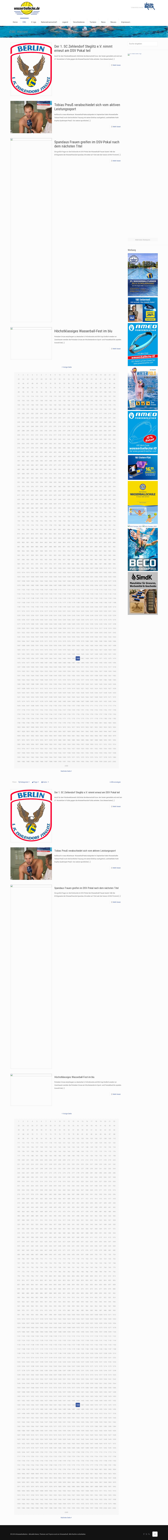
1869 (109, 736)
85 (100, 388)
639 (18, 499)
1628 (114, 688)
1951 (82, 753)
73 (46, 388)
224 (32, 418)
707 (27, 512)
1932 (96, 749)
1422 (78, 650)
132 (114, 396)
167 (73, 405)
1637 (55, 693)
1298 (114, 624)
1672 (114, 697)
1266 (68, 620)
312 (32, 435)
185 (55, 409)
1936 (114, 749)
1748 (59, 714)
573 (18, 486)
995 (37, 568)
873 (82, 542)
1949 (73, 753)
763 (82, 521)
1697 (28, 706)
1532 (78, 671)
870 (68, 542)
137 (37, 401)
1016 (32, 572)
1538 (105, 671)
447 (46, 461)
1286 (59, 624)
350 (105, 439)
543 (82, 478)
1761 (18, 718)
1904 (68, 744)
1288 (68, 624)
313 (37, 435)
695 (73, 508)
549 (109, 478)
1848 (114, 731)
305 (100, 431)
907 (37, 551)
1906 (78, 744)
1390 (32, 645)
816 (23, 534)
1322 (23, 633)
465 (27, 465)
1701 (46, 706)
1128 (41, 594)
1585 (18, 684)
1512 (87, 667)
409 (73, 452)
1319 (109, 628)
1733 (91, 710)
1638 (59, 693)
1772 (68, 718)
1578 (87, 680)
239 (100, 418)
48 (32, 383)
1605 (109, 684)
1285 (55, 624)
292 (41, 431)
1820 (87, 727)
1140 (96, 594)
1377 (73, 641)
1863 (82, 736)
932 (50, 555)
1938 (23, 753)
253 (64, 422)
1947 (64, 753)
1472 (105, 658)
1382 (96, 641)
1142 (105, 594)
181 (37, 409)
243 (18, 422)
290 (32, 431)
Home (136, 31)
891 (64, 547)
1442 (68, 654)
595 (18, 491)
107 (100, 392)
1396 (59, 645)
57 (73, 383)
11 (64, 375)
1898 (41, 744)
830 (87, 534)
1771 (64, 718)
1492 (96, 663)
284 (105, 426)
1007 (91, 568)
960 (77, 560)
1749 (64, 714)
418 (114, 452)
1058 (23, 581)
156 (23, 405)
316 (50, 435)
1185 (100, 602)
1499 (28, 667)
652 (77, 499)
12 (69, 375)
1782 (114, 718)
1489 (82, 663)
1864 (87, 736)
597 (27, 491)
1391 (37, 645)
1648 (105, 693)
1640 (68, 693)
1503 (46, 667)
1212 (23, 611)
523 (91, 474)
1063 (46, 581)
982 (77, 564)
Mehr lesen (117, 65)
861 (27, 542)
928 (32, 555)
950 (32, 560)
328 (105, 435)
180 (32, 409)
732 (41, 517)
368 (87, 444)
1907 (82, 744)
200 (23, 413)
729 (27, 517)
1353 (64, 637)
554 (32, 482)
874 (87, 542)
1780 (105, 718)
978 (59, 564)
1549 (55, 676)
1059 (28, 581)
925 (18, 555)
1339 (100, 633)
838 (23, 538)
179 (27, 409)
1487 (73, 663)
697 (82, 508)
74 (50, 388)
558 (50, 482)
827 (73, 534)
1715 (109, 706)
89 (19, 392)
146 (77, 401)
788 (96, 525)
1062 (41, 581)
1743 (37, 714)
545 (91, 478)
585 (73, 486)
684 (23, 508)
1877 (46, 740)
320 (68, 435)
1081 (28, 585)
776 (41, 525)
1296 (105, 624)
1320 (114, 628)
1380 (87, 641)
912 (59, 551)
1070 (78, 581)
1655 (37, 697)
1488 (78, 663)
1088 (59, 585)
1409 (18, 650)
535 (46, 478)
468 (41, 465)
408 (68, 452)
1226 (87, 611)
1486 (68, 663)
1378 (78, 641)
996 (41, 568)
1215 (37, 611)
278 (77, 426)
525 (100, 474)
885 (37, 547)
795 (27, 529)
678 (96, 504)
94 (41, 392)
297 (64, 431)
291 (37, 431)
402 (41, 452)
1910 (96, 744)
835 (109, 534)
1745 (46, 714)
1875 (37, 740)
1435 (37, 654)
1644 (87, 693)
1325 (37, 633)
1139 (91, 594)
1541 (18, 676)
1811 (46, 727)
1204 (87, 607)
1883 (73, 740)
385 (64, 448)
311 (27, 435)
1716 (114, 706)
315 (46, 435)
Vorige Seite (67, 367)
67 (19, 388)
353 (18, 444)
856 (105, 538)
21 (110, 375)
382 (50, 448)
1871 (18, 740)
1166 (114, 598)
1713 (100, 706)
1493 (100, 663)
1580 (96, 680)
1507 (64, 667)
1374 (59, 641)
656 (96, 499)
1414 (41, 650)
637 (109, 495)
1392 (41, 645)
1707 (73, 706)
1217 (46, 611)
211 (73, 413)
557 (46, 482)
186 (59, 409)
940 (87, 555)
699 (91, 508)
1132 (59, 594)
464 (23, 465)
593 (109, 486)
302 (87, 431)
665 (37, 504)
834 (105, 534)
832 (96, 534)
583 (64, 486)
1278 (23, 624)
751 (27, 521)
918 (87, 551)
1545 (37, 676)
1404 (96, 645)
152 (105, 401)
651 (73, 499)
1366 (23, 641)
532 (32, 478)
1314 (87, 628)
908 (41, 551)
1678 (41, 701)
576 (32, 486)
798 (41, 529)
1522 (32, 671)
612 (96, 491)
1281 (37, 624)
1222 (68, 611)
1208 (105, 607)
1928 (78, 749)
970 (23, 564)
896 (87, 547)
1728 (68, 710)
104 (87, 392)
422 (32, 456)
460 (105, 461)
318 (59, 435)
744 (96, 517)
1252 (105, 615)
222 (23, 418)
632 (87, 495)
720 (87, 512)
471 (55, 465)
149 (91, 401)
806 (77, 529)
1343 (18, 637)
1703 (55, 706)
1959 (18, 757)
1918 (32, 749)
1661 (64, 697)
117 (46, 396)
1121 (109, 590)
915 (73, 551)
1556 (87, 676)
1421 (73, 650)
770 (114, 521)
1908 (87, 744)
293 (46, 431)
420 (23, 456)
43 (110, 379)
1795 (73, 723)
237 (91, 418)
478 (87, 465)
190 (77, 409)
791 (109, 525)
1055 (109, 577)
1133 (64, 594)
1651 (18, 697)
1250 (96, 615)
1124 (23, 594)
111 (18, 396)
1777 (91, 718)
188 (68, 409)
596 (23, 491)
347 (91, 439)
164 (59, 405)
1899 (46, 744)
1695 (18, 706)
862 (32, 542)
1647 (100, 693)
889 (55, 547)
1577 (82, 680)
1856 (50, 736)
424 (41, 456)
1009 (100, 568)
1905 (73, 744)
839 (27, 538)
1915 (18, 749)
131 (109, 396)
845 (55, 538)
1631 (28, 693)
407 (64, 452)
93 (37, 392)
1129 (46, 594)
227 (46, 418)
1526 (50, 671)
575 (27, 486)
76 (60, 388)
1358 (87, 637)
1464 (68, 658)
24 (23, 379)
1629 (18, 693)
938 (77, 555)
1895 (28, 744)
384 (59, 448)
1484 (59, 663)
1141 (100, 594)
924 (114, 551)
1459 (46, 658)
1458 (41, 658)
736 (59, 517)
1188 (114, 602)
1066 (59, 581)
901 (109, 547)
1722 (41, 710)
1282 (41, 624)
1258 (32, 620)
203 (37, 413)
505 (109, 469)
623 (46, 495)
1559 (100, 676)
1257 (28, 620)
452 (68, 461)
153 (109, 401)
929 (37, 555)
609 (82, 491)
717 (73, 512)
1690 (96, 701)
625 (55, 495)
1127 (37, 594)
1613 (46, 688)
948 (23, 560)
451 (64, 461)
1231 (109, 611)
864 (41, 542)
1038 (32, 577)
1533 (82, 671)
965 (100, 560)
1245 (73, 615)
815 (18, 534)
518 (68, 474)
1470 (96, 658)
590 (96, 486)
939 (82, 555)
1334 (78, 633)
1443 (73, 654)
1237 (37, 615)
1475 (18, 663)
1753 (82, 714)
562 (68, 482)
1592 (50, 684)
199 (18, 413)
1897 (37, 744)
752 (32, 521)
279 (82, 426)
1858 (59, 736)
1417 (55, 650)
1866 (96, 736)
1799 (91, 723)
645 (46, 499)
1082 (32, 585)
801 (55, 529)
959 (73, 560)
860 (23, 542)
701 (100, 508)
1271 (91, 620)
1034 (114, 572)
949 (27, 560)
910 (50, 551)
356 (32, 444)
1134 (68, 594)
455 (82, 461)
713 (55, 512)
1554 (78, 676)
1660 (59, 697)
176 (114, 405)
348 (96, 439)
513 (46, 474)
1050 (87, 577)
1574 (68, 680)
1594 (59, 684)
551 (18, 482)
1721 (37, 710)
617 (18, 495)
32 (60, 379)
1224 (78, 611)
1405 (100, 645)
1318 (105, 628)
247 (37, 422)
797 (37, 529)
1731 (82, 710)
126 (87, 396)
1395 (55, 645)
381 (46, 448)
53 (55, 383)
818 (32, 534)
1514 (96, 667)
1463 (64, 658)
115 (37, 396)
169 (82, 405)
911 (55, 551)
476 (77, 465)
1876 (41, 740)
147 (82, 401)
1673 (18, 701)
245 (27, 422)
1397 (64, 645)
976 (50, 564)
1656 (41, 697)
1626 (105, 688)
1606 (114, 684)
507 (18, 474)
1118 (96, 590)
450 (59, 461)
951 (37, 560)
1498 (23, 667)
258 (87, 422)
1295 (100, 624)
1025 (73, 572)
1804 (114, 723)
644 (41, 499)
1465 (73, 658)
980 (68, 564)
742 (87, 517)
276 (68, 426)
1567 (37, 680)
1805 (18, 727)
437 (100, 456)
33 (64, 379)
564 (77, 482)
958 (68, 560)
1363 (109, 637)
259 (91, 422)
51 (46, 383)
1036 (23, 577)
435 (91, 456)
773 (27, 525)
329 (109, 435)
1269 (82, 620)
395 (109, 448)
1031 (100, 572)
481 (100, 465)
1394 (50, 645)
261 (100, 422)
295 (55, 431)
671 (64, 504)
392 (96, 448)
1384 (105, 641)
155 (18, 405)
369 (91, 444)
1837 (64, 731)
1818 (78, 727)
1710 (87, 706)
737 (64, 517)
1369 (37, 641)
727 (18, 517)
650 (68, 499)
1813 (55, 727)
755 (46, 521)
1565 (28, 680)
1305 (46, 628)
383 (55, 448)
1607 (18, 688)
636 (105, 495)
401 (37, 452)
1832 (41, 731)
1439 (55, 654)
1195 (46, 607)
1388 (23, 645)
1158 (78, 598)
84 (96, 388)
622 (41, 495)
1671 (109, 697)
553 (27, 482)
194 (96, 409)
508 (23, 474)
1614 (50, 688)
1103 (28, 590)
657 (100, 499)
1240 (50, 615)
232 (68, 418)
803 (64, 529)
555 (37, 482)
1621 (82, 688)
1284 (50, 624)
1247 (82, 615)
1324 (32, 633)
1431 (18, 654)
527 (109, 474)
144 (68, 401)
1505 (55, 667)
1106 (41, 590)
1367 (28, 641)
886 (41, 547)
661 (18, 504)
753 (37, 521)
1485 (64, 663)
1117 (91, 590)
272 (50, 426)
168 (77, 405)
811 (100, 529)
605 (64, 491)
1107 (46, 590)
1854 (41, 736)
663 (27, 504)
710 (41, 512)
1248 (87, 615)
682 (114, 504)
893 (73, 547)
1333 (73, 633)
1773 (73, 718)
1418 (59, 650)
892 (68, 547)
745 (100, 517)
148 (87, 401)
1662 (68, 697)
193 (91, 409)
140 (50, 401)
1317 (100, 628)
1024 (68, 572)
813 (109, 529)
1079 (18, 585)
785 (82, 525)
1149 (37, 598)
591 (100, 486)
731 (37, 517)
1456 (32, 658)
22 (114, 375)
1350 (50, 637)
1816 (68, 727)
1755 (91, 714)
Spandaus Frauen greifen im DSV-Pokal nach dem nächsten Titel (86, 144)
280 (87, 426)
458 (96, 461)
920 (96, 551)
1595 (64, 684)
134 (23, 401)
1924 (59, 749)
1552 (68, 676)
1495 (109, 663)
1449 (100, 654)
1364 (114, 637)
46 (23, 383)
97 (55, 392)
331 (18, 439)
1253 (109, 615)
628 (68, 495)
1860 (68, 736)
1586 (23, 684)
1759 (109, 714)
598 (32, 491)
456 (87, 461)
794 (23, 529)
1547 (46, 676)
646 (50, 499)
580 (50, 486)
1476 (23, 663)
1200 (68, 607)
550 (114, 478)
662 (23, 504)
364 (68, 444)
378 (32, 448)
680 (105, 504)
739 (73, 517)
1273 (100, 620)
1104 (32, 590)
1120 (105, 590)
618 (23, 495)
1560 (105, 676)
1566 (32, 680)
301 (82, 431)
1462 (59, 658)
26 (32, 379)
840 (32, 538)
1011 (109, 568)
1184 (96, 602)
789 (100, 525)
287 (18, 431)
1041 (46, 577)
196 (105, 409)
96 (50, 392)
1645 (91, 693)
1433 (28, 654)
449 (55, 461)
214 (87, 413)
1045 (64, 577)
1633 (37, 693)
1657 (46, 697)
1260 (41, 620)
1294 (96, 624)
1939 (28, 753)
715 (64, 512)
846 (59, 538)
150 (96, 401)
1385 (109, 641)
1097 (100, 585)
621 (37, 495)
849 (73, 538)
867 (55, 542)
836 (114, 534)
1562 (114, 676)
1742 (32, 714)
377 (27, 448)
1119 (100, 590)
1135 (73, 594)
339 (55, 439)
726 (114, 512)
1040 (41, 577)
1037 (28, 577)
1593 (55, 684)
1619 (73, 688)
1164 (105, 598)
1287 (64, 624)
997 (46, 568)
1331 (64, 633)
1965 (46, 757)
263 (109, 422)
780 (59, 525)
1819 (82, 727)
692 (59, 508)
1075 (100, 581)
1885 (82, 740)
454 (77, 461)
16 (87, 375)
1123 (18, 594)
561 (64, 482)
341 (64, 439)
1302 (32, 628)
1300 (23, 628)
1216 (41, 611)
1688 (87, 701)
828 (77, 534)
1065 (55, 581)
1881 (64, 740)
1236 (32, 615)
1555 (82, 676)
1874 (32, 740)
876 (96, 542)
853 (91, 538)
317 (55, 435)
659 (109, 499)
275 (64, 426)
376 (23, 448)
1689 (91, 701)
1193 (37, 607)
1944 (50, 753)
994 (32, 568)
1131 (55, 594)
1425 (91, 650)
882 (23, 547)
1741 (28, 714)
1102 (23, 590)
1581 (100, 680)
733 (46, 517)
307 (109, 431)
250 (50, 422)
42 (105, 379)
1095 (91, 585)
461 (109, 461)
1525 (46, 671)
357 (37, 444)
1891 (109, 740)
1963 (37, 757)
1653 (28, 697)
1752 (78, 714)
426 (50, 456)
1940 (32, 753)
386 (68, 448)
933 (55, 555)
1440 (59, 654)
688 (41, 508)
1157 (73, 598)
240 (105, 418)
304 (96, 431)
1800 (96, 723)
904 (23, 551)
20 (105, 375)
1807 (28, 727)
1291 (82, 624)
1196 (50, 607)
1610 (32, 688)
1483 (55, 663)
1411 (28, 650)
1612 (41, 688)
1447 (91, 654)
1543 (28, 676)
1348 (41, 637)
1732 (87, 710)
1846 (105, 731)
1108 (50, 590)
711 (46, 512)
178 (23, 409)
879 (109, 542)
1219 (55, 611)
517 (64, 474)
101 (73, 392)
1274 (105, 620)
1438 (50, 654)
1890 (105, 740)
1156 (68, 598)
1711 (91, 706)
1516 (105, 667)
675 (82, 504)
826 (68, 534)
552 (23, 482)
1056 (114, 577)
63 (100, 383)
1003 (73, 568)
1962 (32, 757)
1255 (18, 620)
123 (73, 396)
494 (59, 469)
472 (59, 465)
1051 (91, 577)
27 (37, 379)
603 (55, 491)
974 (41, 564)
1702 (50, 706)
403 (46, 452)
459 (100, 461)
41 (100, 379)
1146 (23, 598)
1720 (32, 710)
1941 (37, 753)
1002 (68, 568)
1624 (96, 688)
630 (77, 495)
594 (114, 486)
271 (46, 426)
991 (18, 568)
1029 (91, 572)
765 (91, 521)
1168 (23, 602)
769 (109, 521)
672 (68, 504)
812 (105, 529)
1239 (46, 615)
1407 (109, 645)
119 (55, 396)
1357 (82, 637)
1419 (64, 650)
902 (114, 547)
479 (91, 465)
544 (87, 478)
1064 (50, 581)
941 (91, 555)
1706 (68, 706)
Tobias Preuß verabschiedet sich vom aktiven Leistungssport (87, 107)
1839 (73, 731)
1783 (18, 723)
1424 (87, 650)
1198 (59, 607)
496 (68, 469)
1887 (91, 740)
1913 (109, 744)
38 (87, 379)
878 (105, 542)
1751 (73, 714)
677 (91, 504)
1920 (41, 749)
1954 (96, 753)
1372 (50, 641)
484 (114, 465)
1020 (50, 572)
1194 (41, 607)
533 (37, 478)
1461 (55, 658)
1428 (105, 650)
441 (18, 461)
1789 (46, 723)
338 (50, 439)
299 (73, 431)
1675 (28, 701)
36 (78, 379)
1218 (50, 611)
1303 (37, 628)
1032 (105, 572)
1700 (41, 706)
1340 (105, 633)
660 (114, 499)
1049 (82, 577)
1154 (59, 598)
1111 (64, 590)
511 (37, 474)
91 (28, 392)
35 (73, 379)
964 (96, 560)
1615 (55, 688)
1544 (32, 676)
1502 (41, 667)
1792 (59, 723)
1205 (91, 607)
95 (46, 392)
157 (27, 405)
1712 (96, 706)
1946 (59, 753)
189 (73, 409)
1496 (114, 663)
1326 (41, 633)
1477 (28, 663)
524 (96, 474)
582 (59, 486)
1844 (96, 731)
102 (77, 392)
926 (23, 555)
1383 (100, 641)
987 (100, 564)
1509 (73, 667)
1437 (46, 654)
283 (100, 426)
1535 (91, 671)
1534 (87, 671)
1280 (32, 624)
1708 (78, 706)
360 (50, 444)
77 (64, 388)
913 (64, 551)
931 (46, 555)
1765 (37, 718)
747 (109, 517)
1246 (78, 615)
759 (64, 521)
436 (96, 456)
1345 (28, 637)
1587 (28, 684)
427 (55, 456)
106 (96, 392)
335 (37, 439)
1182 (87, 602)
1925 (64, 749)
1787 (37, 723)
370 (96, 444)
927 (27, 555)
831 (91, 534)
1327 (46, 633)
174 (105, 405)
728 (23, 517)
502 (96, 469)
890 (59, 547)
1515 (100, 667)
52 (50, 383)
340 (59, 439)
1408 (114, 645)
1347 (37, 637)
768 (105, 521)
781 (64, 525)
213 (82, 413)
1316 (96, 628)
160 (41, 405)
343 (73, 439)
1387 (18, 645)
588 (87, 486)
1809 (37, 727)
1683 (64, 701)
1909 (91, 744)
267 (27, 426)
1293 (91, 624)
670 (59, 504)
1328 (50, 633)
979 (64, 564)
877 (100, 542)
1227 (91, 611)
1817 (73, 727)
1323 (28, 633)
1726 (59, 710)
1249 (91, 615)
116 (41, 396)
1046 (68, 577)
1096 (96, 585)
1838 (68, 731)
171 (91, 405)
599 (37, 491)
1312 (78, 628)
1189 (18, 607)
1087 (55, 585)
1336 (87, 633)
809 (91, 529)
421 (27, 456)
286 (114, 426)
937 (73, 555)
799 (46, 529)
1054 (105, 577)
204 (41, 413)
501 (91, 469)
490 (41, 469)
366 (77, 444)
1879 (55, 740)
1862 (78, 736)
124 (77, 396)
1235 (28, 615)
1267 (73, 620)
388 (77, 448)
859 (18, 542)
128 (96, 396)
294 (50, 431)
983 (82, 564)
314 (41, 435)
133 (18, 401)
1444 (78, 654)
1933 (100, 749)
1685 (73, 701)
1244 (68, 615)
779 (55, 525)
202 (32, 413)
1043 (55, 577)
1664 (78, 697)
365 (73, 444)
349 (100, 439)
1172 (41, 602)
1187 (109, 602)
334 (32, 439)
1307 (55, 628)
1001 (64, 568)
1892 (114, 740)
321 (73, 435)
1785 (28, 723)
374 (114, 444)
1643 (82, 693)
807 (82, 529)
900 (105, 547)
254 (68, 422)
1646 (96, 693)
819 (37, 534)
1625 (100, 688)
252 (59, 422)
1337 (91, 633)
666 (41, 504)
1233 (18, 615)
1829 (28, 731)
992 (23, 568)
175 (109, 405)
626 (59, 495)
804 (68, 529)
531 (27, 478)
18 (96, 375)
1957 (109, 753)
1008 (96, 568)
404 (50, 452)
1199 (64, 607)
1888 (96, 740)
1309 (64, 628)
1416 (50, 650)
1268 (78, 620)
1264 (59, 620)
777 (46, 525)
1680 (50, 701)
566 (87, 482)
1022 (59, 572)
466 (32, 465)
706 (23, 512)
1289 (73, 624)
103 (82, 392)
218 (105, 413)
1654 (32, 697)
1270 (87, 620)
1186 (105, 602)
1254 (114, 615)
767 (100, 521)
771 (18, 525)
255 (73, 422)
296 (59, 431)
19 (100, 375)
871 (73, 542)
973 (37, 564)
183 (46, 409)
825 (64, 534)
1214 (32, 611)
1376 (68, 641)
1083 (37, 585)
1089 (64, 585)
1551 (64, 676)
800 (50, 529)
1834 (50, 731)
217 (100, 413)
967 (109, 560)
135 (27, 401)
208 (59, 413)
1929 (82, 749)
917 (82, 551)
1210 (114, 607)
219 (109, 413)
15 (82, 375)
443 (27, 461)
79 (73, 388)
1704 (59, 706)
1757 (100, 714)
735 (55, 517)
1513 (91, 667)
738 (68, 517)
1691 (100, 701)
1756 (96, 714)
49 (37, 383)
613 (100, 491)
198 (114, 409)
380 (41, 448)
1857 (55, 736)
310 (23, 435)
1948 (68, 753)
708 (32, 512)
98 (60, 392)
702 (105, 508)
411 (82, 452)
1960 (23, 757)
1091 (73, 585)
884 (32, 547)
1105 (37, 590)
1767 (46, 718)
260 (96, 422)
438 (105, 456)
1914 (114, 744)
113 (27, 396)
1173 (46, 602)
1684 (68, 701)
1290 (78, 624)
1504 (50, 667)
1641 (73, 693)
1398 (68, 645)
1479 (37, 663)
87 (110, 388)
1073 (91, 581)
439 (109, 456)
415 (100, 452)
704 (114, 508)
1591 (46, 684)
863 (37, 542)
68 (23, 388)
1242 (59, 615)
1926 (68, 749)
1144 (114, 594)
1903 (64, 744)
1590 (41, 684)
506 (114, 469)
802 (59, 529)
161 (46, 405)
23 (19, 379)
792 (114, 525)
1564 (23, 680)
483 (109, 465)
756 (50, 521)
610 (87, 491)
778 (50, 525)
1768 (50, 718)
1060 (32, 581)
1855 (46, 736)
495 (64, 469)
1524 (41, 671)
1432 (23, 654)
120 (59, 396)
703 (109, 508)
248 (41, 422)
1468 (87, 658)
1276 (114, 620)
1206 (96, 607)
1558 (96, 676)
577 (37, 486)
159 (37, 405)
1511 (82, 667)
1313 (82, 628)
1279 (28, 624)
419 (18, 456)
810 (96, 529)
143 (64, 401)
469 (46, 465)
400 (32, 452)
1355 (73, 637)
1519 (18, 671)
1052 (96, 577)
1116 (87, 590)
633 (91, 495)
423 (37, 456)
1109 (55, 590)
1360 (96, 637)
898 (96, 547)
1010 (105, 568)
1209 (109, 607)
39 (91, 379)
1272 (96, 620)
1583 (109, 680)
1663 (73, 697)
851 (82, 538)
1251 (100, 615)
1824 (105, 727)
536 (50, 478)
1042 (50, 577)
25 (28, 379)
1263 (55, 620)
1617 (64, 688)
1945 (55, 753)
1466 (78, 658)
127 (91, 396)
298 (68, 431)
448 (50, 461)
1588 (32, 684)
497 (73, 469)
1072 (87, 581)
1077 (109, 581)
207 (55, 413)
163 (55, 405)
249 (46, 422)
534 (41, 478)
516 (59, 474)
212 (77, 413)
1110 (59, 590)
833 (100, 534)
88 (114, 388)
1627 (109, 688)
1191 (28, 607)
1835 (55, 731)
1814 (59, 727)
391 (91, 448)
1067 (64, 581)
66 (114, 383)
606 (68, 491)
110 (114, 392)
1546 (41, 676)
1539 (109, 671)
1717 (18, 710)
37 (82, 379)
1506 (59, 667)
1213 (28, 611)
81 (82, 388)
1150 (41, 598)
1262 (50, 620)
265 (18, 426)
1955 (100, 753)
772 (23, 525)
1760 (114, 714)
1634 (41, 693)
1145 (18, 598)
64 (105, 383)
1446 (87, 654)
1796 (78, 723)
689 (46, 508)
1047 (73, 577)
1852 (32, 736)
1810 (41, 727)
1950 (78, 753)
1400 (78, 645)
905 (27, 551)
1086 (50, 585)
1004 (78, 568)
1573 (64, 680)
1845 (100, 731)
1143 (109, 594)
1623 (91, 688)
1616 (59, 688)
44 (114, 379)
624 (50, 495)
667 (46, 504)
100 (68, 392)
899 (100, 547)
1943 (46, 753)
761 (73, 521)
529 (18, 478)
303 (91, 431)
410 (77, 452)
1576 (78, 680)
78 (69, 388)
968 (114, 560)
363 (64, 444)
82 (87, 388)
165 (64, 405)
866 (50, 542)
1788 (41, 723)
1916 (23, 749)
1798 (87, 723)
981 (73, 564)
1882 (68, 740)
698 (87, 508)
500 (87, 469)
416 (105, 452)
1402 (87, 645)
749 (18, 521)
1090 (68, 585)
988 (105, 564)
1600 (87, 684)
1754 (87, 714)
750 (23, 521)
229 (55, 418)
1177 (64, 602)
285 (109, 426)
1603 (100, 684)
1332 (68, 633)
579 (46, 486)
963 (91, 560)
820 (41, 534)
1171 (37, 602)
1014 (23, 572)
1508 (68, 667)
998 (50, 568)
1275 (109, 620)
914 (68, 551)
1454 (23, 658)
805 (73, 529)
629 (73, 495)
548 (105, 478)
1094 (87, 585)
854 (96, 538)
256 (77, 422)
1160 (87, 598)
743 (91, 517)
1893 (18, 744)
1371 (46, 641)
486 (23, 469)
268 (32, 426)
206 (50, 413)
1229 (100, 611)
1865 (91, 736)
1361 (100, 637)
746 (105, 517)
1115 (82, 590)
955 (55, 560)
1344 (23, 637)
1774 (78, 718)
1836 (59, 731)
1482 (50, 663)
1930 (87, 749)
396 (114, 448)
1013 (18, 572)
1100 (114, 585)
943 (100, 555)
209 (64, 413)
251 (55, 422)
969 (18, 564)
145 (73, 401)
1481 (46, 663)
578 (41, 486)
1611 (37, 688)
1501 (37, 667)
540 (68, 478)
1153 (55, 598)
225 (37, 418)
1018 (41, 572)
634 (96, 495)
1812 (50, 727)
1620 (78, 688)
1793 (64, 723)
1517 (109, 667)
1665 (82, 697)
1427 (100, 650)
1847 (109, 731)
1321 (18, 633)
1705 (64, 706)
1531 (73, 671)
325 (91, 435)
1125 (28, 594)
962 (87, 560)
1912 (105, 744)
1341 (109, 633)
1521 (28, 671)
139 (46, 401)
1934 (105, 749)
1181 (82, 602)
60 (87, 383)
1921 (46, 749)
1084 (41, 585)
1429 (109, 650)
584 (68, 486)
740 (77, 517)
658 (105, 499)
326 (96, 435)
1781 (109, 718)
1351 (55, 637)
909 (46, 551)
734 (50, 517)
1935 (109, 749)
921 (100, 551)
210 (68, 413)
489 (37, 469)
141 (55, 401)
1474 (114, 658)
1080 (23, 585)
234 (77, 418)
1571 (55, 680)
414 (96, 452)
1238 (41, 615)
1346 (32, 637)
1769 (55, 718)
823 (55, 534)
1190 (23, 607)
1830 (32, 731)
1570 (50, 680)
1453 (18, 658)
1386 (114, 641)
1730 (78, 710)
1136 (78, 594)
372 (105, 444)
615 (109, 491)
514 (50, 474)
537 (55, 478)
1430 (114, 650)
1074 (96, 581)
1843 (91, 731)
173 (100, 405)
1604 (105, 684)
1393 (46, 645)
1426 (96, 650)
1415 (46, 650)
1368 (32, 641)
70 (32, 388)
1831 (37, 731)
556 (41, 482)
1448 (96, 654)
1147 (28, 598)
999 (55, 568)
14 (78, 375)
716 (68, 512)
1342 (114, 633)
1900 (50, 744)
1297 (109, 624)
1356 (78, 637)
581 (55, 486)
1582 (105, 680)
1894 (23, 744)
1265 (64, 620)
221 (18, 418)
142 (59, 401)
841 (37, 538)
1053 (100, 577)
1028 (87, 572)
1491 (91, 663)
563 (73, 482)
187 (64, 409)
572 (114, 482)
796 (32, 529)
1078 (114, 581)
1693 (109, 701)
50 (41, 383)
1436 (41, 654)
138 (41, 401)
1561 (109, 676)
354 (23, 444)
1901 (55, 744)
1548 (50, 676)
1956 (105, 753)
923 (109, 551)
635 (100, 495)
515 (55, 474)
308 (114, 431)
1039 (37, 577)
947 (18, 560)
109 (109, 392)
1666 (87, 697)
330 (114, 435)
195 (100, 409)
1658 (50, 697)
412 (87, 452)
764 (87, 521)
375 (18, 448)
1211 (18, 611)
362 (59, 444)
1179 (73, 602)
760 (68, 521)
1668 (96, 697)
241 (109, 418)
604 (59, 491)
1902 (59, 744)
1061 (37, 581)
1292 (87, 624)
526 (105, 474)
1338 (96, 633)
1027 (82, 572)
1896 (32, 744)
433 (82, 456)
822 (50, 534)
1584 (114, 680)
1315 (91, 628)
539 (64, 478)
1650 (114, 693)
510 (32, 474)
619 (27, 495)
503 (100, 469)
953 (46, 560)
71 (37, 388)
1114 (78, 590)
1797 (82, 723)
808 (87, 529)
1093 (82, 585)
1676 (32, 701)
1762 (23, 718)
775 (37, 525)
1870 (114, 736)
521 (82, 474)
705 (18, 512)
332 (23, 439)
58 (78, 383)
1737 (109, 710)
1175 (55, 602)
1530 (68, 671)
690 (50, 508)
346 (87, 439)
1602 (96, 684)
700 (96, 508)
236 (87, 418)
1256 (23, 620)
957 (64, 560)
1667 (91, 697)
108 (105, 392)
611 (91, 491)
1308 (59, 628)
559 (55, 482)
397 (18, 452)
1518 (114, 667)
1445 (82, 654)
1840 (78, 731)
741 (82, 517)
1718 (23, 710)
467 (37, 465)
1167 (18, 602)
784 (77, 525)
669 (55, 504)
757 (55, 521)
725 (109, 512)
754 (41, 521)
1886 (87, 740)
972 (32, 564)
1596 (68, 684)
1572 (59, 680)
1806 (23, 727)
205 (46, 413)
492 (50, 469)
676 (87, 504)
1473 (109, 658)
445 (37, 461)
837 (18, 538)
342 (68, 439)
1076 (105, 581)
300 (77, 431)
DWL (144, 31)
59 (82, 383)
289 (27, 431)
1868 (105, 736)
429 (64, 456)
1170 (32, 602)
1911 (100, 744)
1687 (82, 701)
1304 (41, 628)
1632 (32, 693)
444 (32, 461)
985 (91, 564)
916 (77, 551)
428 (59, 456)
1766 (41, 718)
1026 (78, 572)
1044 (59, 577)
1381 (91, 641)
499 (82, 469)
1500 (32, 667)
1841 (82, 731)
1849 (18, 736)
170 (87, 405)
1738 (114, 710)
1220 (59, 611)
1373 (55, 641)
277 (73, 426)
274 (59, 426)
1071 (82, 581)
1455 (28, 658)
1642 (78, 693)
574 (23, 486)
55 (64, 383)
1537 (100, 671)
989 (109, 564)
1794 (68, 723)
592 (105, 486)
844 (50, 538)
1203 (82, 607)
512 (41, 474)
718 (77, 512)
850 (77, 538)
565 (82, 482)
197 (109, 409)
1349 (46, 637)
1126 (32, 594)
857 (109, 538)
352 (114, 439)
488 (32, 469)
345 (82, 439)
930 (41, 555)
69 (28, 388)
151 (100, 401)
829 (82, 534)
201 (27, 413)
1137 (82, 594)
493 (55, 469)
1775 (82, 718)
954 (50, 560)
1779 (100, 718)
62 (96, 383)
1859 (64, 736)
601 (46, 491)
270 (41, 426)
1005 (82, 568)
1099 (109, 585)
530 (23, 478)
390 (87, 448)
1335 (82, 633)
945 (109, 555)
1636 (50, 693)
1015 (28, 572)
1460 (50, 658)
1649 (109, 693)
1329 (55, 633)
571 (109, 482)
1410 (23, 650)
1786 (32, 723)
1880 (59, 740)
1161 (91, 598)
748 (114, 517)
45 (19, 383)
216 (96, 413)
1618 (68, 688)
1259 (37, 620)
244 (23, 422)
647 (55, 499)
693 (64, 508)
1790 (50, 723)
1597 (73, 684)
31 (55, 379)
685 (27, 508)
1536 (96, 671)
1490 (87, 663)
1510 (78, 667)
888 (50, 547)
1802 (105, 723)
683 (18, 508)
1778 (96, 718)
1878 (50, 740)
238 (96, 418)
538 (59, 478)
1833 (46, 731)
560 (59, 482)
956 (59, 560)
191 (82, 409)
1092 (78, 585)
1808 (32, 727)
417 (109, 452)
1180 (78, 602)
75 (55, 388)
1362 (105, 637)
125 (82, 396)
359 (46, 444)
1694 (114, 701)
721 (91, 512)
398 (23, 452)
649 (64, 499)
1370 (41, 641)
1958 (114, 753)
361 (55, 444)
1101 (18, 590)
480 (96, 465)
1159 (82, 598)
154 (114, 401)
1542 (23, 676)
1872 (23, 740)
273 (55, 426)
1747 (55, 714)
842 (41, 538)
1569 (46, 680)
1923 (55, 749)
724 (105, 512)
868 (59, 542)
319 (64, 435)
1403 (91, 645)
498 (77, 469)
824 (59, 534)
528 (114, 474)
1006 (87, 568)
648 (59, 499)
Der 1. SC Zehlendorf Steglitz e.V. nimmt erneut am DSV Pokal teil (83, 48)
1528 (59, 671)
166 (68, 405)
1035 (18, 577)
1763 (28, 718)
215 (91, 413)
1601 (91, 684)
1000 (59, 568)
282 (96, 426)
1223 (73, 611)
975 (46, 564)
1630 (23, 693)
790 (105, 525)
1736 (105, 710)
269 (37, 426)
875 (91, 542)
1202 (78, 607)
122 (68, 396)
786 (87, 525)
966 (105, 560)
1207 (100, 607)
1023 (64, 572)
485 (18, 469)
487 (27, 469)
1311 (73, 628)
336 (41, 439)
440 (114, 456)
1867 (100, 736)
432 (77, 456)
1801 (100, 723)
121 (64, 396)
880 (114, 542)
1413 (37, 650)
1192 (32, 607)
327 (100, 435)
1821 (91, 727)
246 (32, 422)
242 (114, 418)
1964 (41, 757)
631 (82, 495)
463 (18, 465)
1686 (78, 701)
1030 (96, 572)
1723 (46, 710)
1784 (23, 723)
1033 (109, 572)
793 (18, 529)
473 (64, 465)
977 (55, 564)
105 (91, 392)
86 (105, 388)
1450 (105, 654)
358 (41, 444)
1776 (87, 718)
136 (32, 401)
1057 (18, 581)
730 (32, 517)
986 (96, 564)
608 (77, 491)
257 (82, 422)
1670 (105, 697)
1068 (68, 581)
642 (32, 499)
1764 (32, 718)
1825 (109, 727)
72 (41, 388)
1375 (64, 641)
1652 (23, 697)
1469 (91, 658)
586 (77, 486)
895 (82, 547)
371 (100, 444)
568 (96, 482)
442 (23, 461)
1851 (28, 736)
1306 (50, 628)
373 (109, 444)
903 (18, 551)
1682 (59, 701)
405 (55, 452)
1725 (55, 710)
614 (105, 491)
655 (91, 499)
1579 (91, 680)
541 (73, 478)
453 (73, 461)
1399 (73, 645)
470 (50, 465)
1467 (82, 658)
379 (37, 448)
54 (60, 383)
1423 (82, 650)
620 (32, 495)
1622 (87, 688)
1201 (73, 607)
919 (91, 551)
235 (82, 418)
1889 (100, 740)
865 (46, 542)
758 (59, 521)
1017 (37, 572)
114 (32, 396)
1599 (82, 684)
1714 (105, 706)
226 (41, 418)
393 (100, 448)
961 (82, 560)
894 (77, 547)
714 (59, 512)
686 (32, 508)
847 (64, 538)
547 (100, 478)
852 (87, 538)
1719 (28, 710)
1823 (100, 727)
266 (23, 426)
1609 (28, 688)
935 (64, 555)
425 (46, 456)
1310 (68, 628)
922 (105, 551)
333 (27, 439)
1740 (23, 714)
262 (105, 422)
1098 (105, 585)
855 (100, 538)
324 (87, 435)
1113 (73, 590)
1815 (64, 727)
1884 (78, 740)
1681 (55, 701)
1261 (46, 620)
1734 (96, 710)
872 (77, 542)
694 (68, 508)
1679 (46, 701)
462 (114, 461)
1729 (73, 710)
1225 (82, 611)
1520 (23, 671)
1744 (41, 714)
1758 (105, 714)
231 (64, 418)
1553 (73, 676)
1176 (59, 602)
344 (77, 439)
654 (87, 499)
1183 (91, 602)
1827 (18, 731)
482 (105, 465)
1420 (68, 650)
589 (91, 486)
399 (27, 452)
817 (27, 534)
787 (91, 525)
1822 (96, 727)
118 (50, 396)
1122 (114, 590)
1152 (50, 598)
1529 (64, 671)
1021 (55, 572)
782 (68, 525)
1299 (18, 628)
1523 (37, 671)
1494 (105, 663)
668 (50, 504)
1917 (28, 749)
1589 (37, 684)
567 (91, 482)
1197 (55, 607)
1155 (64, 598)
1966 (50, 757)
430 (68, 456)
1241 (55, 615)
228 (50, 418)
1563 (18, 680)
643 (37, 499)
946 (114, 555)
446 (41, 461)
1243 (64, 615)
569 (100, 482)
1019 (46, 572)
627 (64, 495)
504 (105, 469)
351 (109, 439)
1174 (50, 602)
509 (27, 474)
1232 (114, 611)
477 (82, 465)
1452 (114, 654)
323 (82, 435)
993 (27, 568)
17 (91, 375)
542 (77, 478)
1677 (37, 701)
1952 (87, 753)
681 (109, 504)
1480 (41, 663)
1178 (68, 602)
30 (50, 379)
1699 (37, 706)
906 (32, 551)
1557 (91, 676)
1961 (28, 757)
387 (73, 448)
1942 (41, 753)
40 (96, 379)
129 (100, 396)
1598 (78, 684)
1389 (28, 645)
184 (50, 409)
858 (114, 538)
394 (105, 448)
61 (91, 383)
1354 (68, 637)
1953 (91, 753)
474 (68, 465)
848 (68, 538)
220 (114, 413)
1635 (46, 693)
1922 (50, 749)
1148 (32, 598)
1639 (64, 693)
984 (87, 564)
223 (27, 418)
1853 (37, 736)
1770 (59, 718)
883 (27, 547)
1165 (109, 598)
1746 (50, 714)
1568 (41, 680)
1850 (23, 736)
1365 (18, 641)
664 (32, 504)
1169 (28, 602)
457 (91, 461)
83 (91, 388)
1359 (91, 637)
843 (46, 538)
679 (100, 504)
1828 (23, 731)
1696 (23, 706)
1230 (105, 611)
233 (73, 418)
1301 (28, 628)
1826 (114, 727)
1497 (18, 667)
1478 (32, 663)
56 (69, 383)
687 (37, 508)
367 (82, 444)
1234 (23, 615)
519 (73, 474)
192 (87, 409)
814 (114, 529)
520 (77, 474)
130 (105, 396)
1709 (82, 706)
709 (37, 512)
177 (18, 409)
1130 (50, 594)
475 (73, 465)
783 (73, 525)
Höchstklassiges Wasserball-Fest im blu (83, 331)
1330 (59, 633)
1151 (46, 598)
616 (114, 491)
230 (59, 418)
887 (46, 547)
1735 (100, 710)
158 (32, 405)
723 (100, 512)
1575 (73, 680)
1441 (64, 654)
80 (78, 388)
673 (73, 504)
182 (41, 409)
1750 (68, 714)
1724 (50, 710)
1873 (28, 740)
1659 (55, 697)
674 (77, 504)
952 (41, 560)
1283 (46, 624)
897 (91, 547)
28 (41, 379)
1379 (82, 641)
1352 (59, 637)
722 (96, 512)
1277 (18, 624)
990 (114, 564)
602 (50, 491)
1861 (73, 736)
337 (46, 439)
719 (82, 512)
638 (114, 495)
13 (73, 375)
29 (46, 379)
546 (96, 478)
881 (18, 547)
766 (96, 521)
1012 (114, 568)
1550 (59, 676)
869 (64, 542)
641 (27, 499)
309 (18, 435)
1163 (100, 598)
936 (68, 555)
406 (59, 452)
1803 (109, 723)
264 (114, 422)
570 (105, 482)
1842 (87, 731)
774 (32, 525)
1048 (78, 577)
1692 (105, 701)
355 (27, 444)
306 (105, 431)
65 (110, 383)
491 (46, 469)
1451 (109, 654)
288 (23, 431)
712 (50, 512)
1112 (68, 590)
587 (82, 486)
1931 (91, 749)
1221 (64, 611)
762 (77, 521)
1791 (55, 723)
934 (59, 555)
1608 (23, 688)
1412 (32, 650)
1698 (32, 706)
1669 (100, 697)
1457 (37, 658)
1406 (105, 645)
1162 (96, 598)
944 (105, 555)
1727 (64, 710)
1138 (87, 594)
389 (82, 448)
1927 (73, 749)
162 (50, 405)
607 (73, 491)
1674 (23, 701)
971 (27, 564)
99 (64, 392)
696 (77, 508)
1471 (100, 658)
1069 (73, 581)
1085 (46, 585)
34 (69, 379)
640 (23, 499)
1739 (18, 714)
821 (46, 534)
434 (87, 456)
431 (73, 456)
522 (87, 474)
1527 (55, 671)
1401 (82, 645)
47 (28, 383)
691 (55, 508)
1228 (96, 611)
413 (91, 452)
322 (77, 435)
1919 (37, 749)
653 (82, 499)
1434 (32, 654)
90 (23, 392)
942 (96, 555)
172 (96, 405)
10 (60, 375)
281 (91, 426)
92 (32, 392)
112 (23, 396)
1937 (18, 753)
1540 (114, 671)
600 (41, 491)
